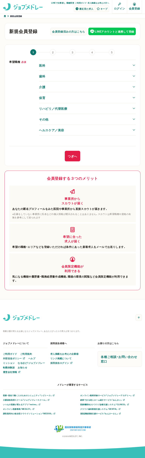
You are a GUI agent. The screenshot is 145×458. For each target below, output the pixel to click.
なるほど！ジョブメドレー (31, 363)
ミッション (9, 363)
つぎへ (72, 156)
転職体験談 (9, 367)
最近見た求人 (86, 8)
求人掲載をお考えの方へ (98, 2)
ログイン (119, 8)
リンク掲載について (61, 358)
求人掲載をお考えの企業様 (64, 353)
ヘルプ (31, 358)
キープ (103, 8)
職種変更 (70, 2)
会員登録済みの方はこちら (68, 31)
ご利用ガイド (81, 2)
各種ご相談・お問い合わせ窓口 (119, 358)
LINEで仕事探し (58, 2)
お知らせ (22, 367)
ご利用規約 (26, 353)
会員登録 (134, 8)
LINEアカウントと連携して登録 (114, 31)
